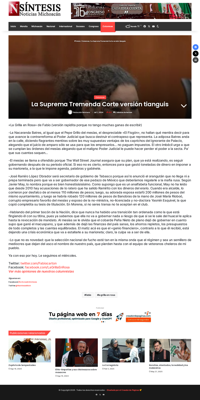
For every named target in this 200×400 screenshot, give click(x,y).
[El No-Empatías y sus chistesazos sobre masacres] (76, 352)
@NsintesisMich (23, 285)
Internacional (65, 26)
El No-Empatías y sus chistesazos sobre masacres (76, 371)
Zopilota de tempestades (22, 365)
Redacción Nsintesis (81, 112)
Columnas (108, 26)
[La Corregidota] (123, 350)
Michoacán (36, 26)
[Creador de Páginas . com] (100, 316)
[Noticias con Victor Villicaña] (34, 8)
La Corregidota (110, 365)
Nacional (51, 26)
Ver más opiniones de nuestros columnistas (41, 271)
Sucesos (80, 26)
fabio (88, 294)
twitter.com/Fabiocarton (38, 263)
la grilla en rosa (106, 294)
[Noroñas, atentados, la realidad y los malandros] (170, 350)
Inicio (13, 26)
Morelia (24, 26)
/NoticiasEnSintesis (27, 282)
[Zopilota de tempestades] (29, 350)
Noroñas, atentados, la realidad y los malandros (168, 366)
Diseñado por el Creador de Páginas (123, 390)
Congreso (94, 26)
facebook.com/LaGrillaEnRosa (47, 267)
